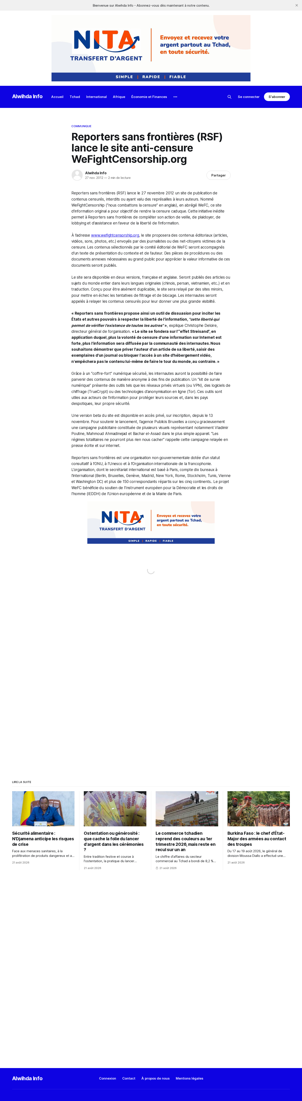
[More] (175, 96)
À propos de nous (155, 1078)
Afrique (119, 97)
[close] (296, 5)
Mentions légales (189, 1078)
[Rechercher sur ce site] (229, 96)
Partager (218, 175)
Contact (128, 1078)
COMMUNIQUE (81, 126)
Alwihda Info (27, 96)
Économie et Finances (149, 97)
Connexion (107, 1078)
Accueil (57, 97)
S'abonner (277, 97)
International (96, 97)
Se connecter (249, 97)
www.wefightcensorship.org (115, 235)
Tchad (75, 97)
